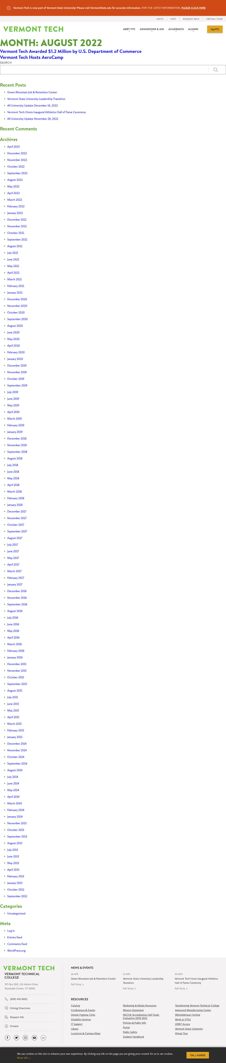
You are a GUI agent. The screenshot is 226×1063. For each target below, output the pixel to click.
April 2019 (13, 412)
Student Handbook (133, 1036)
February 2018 (15, 498)
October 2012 (15, 889)
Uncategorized (16, 913)
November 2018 (17, 445)
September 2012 (17, 896)
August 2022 (15, 180)
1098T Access (182, 1024)
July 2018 (12, 465)
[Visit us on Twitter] (16, 1037)
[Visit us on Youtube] (34, 1037)
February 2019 (15, 425)
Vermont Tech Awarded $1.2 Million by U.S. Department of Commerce (70, 51)
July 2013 (12, 850)
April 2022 (13, 193)
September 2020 (17, 319)
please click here (193, 7)
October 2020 (16, 312)
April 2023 (13, 146)
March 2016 (14, 644)
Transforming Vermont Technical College (197, 1005)
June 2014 (13, 783)
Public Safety (130, 1032)
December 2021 (16, 219)
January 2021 (15, 292)
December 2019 (16, 365)
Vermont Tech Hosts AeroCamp (31, 57)
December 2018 (17, 438)
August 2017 (14, 538)
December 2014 (17, 743)
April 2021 (13, 272)
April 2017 (13, 564)
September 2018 (17, 452)
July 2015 (12, 697)
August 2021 (14, 246)
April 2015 (13, 717)
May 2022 (13, 186)
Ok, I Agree (197, 1055)
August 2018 (15, 458)
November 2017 (16, 518)
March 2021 (14, 279)
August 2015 (14, 690)
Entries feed (14, 937)
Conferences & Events (83, 1010)
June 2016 (13, 624)
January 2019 (15, 432)
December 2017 (16, 511)
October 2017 (15, 525)
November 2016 (17, 597)
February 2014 (15, 810)
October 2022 (15, 166)
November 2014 (17, 750)
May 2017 (13, 558)
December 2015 (16, 664)
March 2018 (14, 491)
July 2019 (12, 392)
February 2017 (15, 578)
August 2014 (15, 770)
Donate (14, 1026)
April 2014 (13, 796)
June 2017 (13, 551)
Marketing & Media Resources (139, 1005)
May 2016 (13, 631)
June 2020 (13, 332)
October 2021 (15, 233)
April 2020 (13, 345)
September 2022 (17, 173)
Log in (11, 930)
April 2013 (13, 869)
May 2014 (13, 790)
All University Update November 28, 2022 (32, 119)
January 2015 (14, 737)
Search (6, 63)
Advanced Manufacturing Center (193, 1010)
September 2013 (17, 836)
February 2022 (15, 206)
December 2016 (17, 591)
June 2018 (13, 471)
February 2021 (15, 286)
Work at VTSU (183, 1019)
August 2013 (14, 843)
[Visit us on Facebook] (7, 1037)
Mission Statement (133, 1010)
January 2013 (15, 883)
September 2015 (17, 684)
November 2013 (17, 823)
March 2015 (14, 724)
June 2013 (13, 856)
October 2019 (15, 379)
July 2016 (12, 617)
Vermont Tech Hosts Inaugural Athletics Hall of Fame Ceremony (46, 112)
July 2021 (12, 253)
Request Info (16, 1017)
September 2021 (17, 239)
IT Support (76, 1024)
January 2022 (15, 213)
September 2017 (17, 531)
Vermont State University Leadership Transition (36, 99)
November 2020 (17, 306)
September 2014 (17, 763)
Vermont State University (189, 1028)
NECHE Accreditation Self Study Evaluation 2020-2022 (141, 1016)
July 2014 (12, 777)
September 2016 (17, 604)
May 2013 (13, 863)
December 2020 (17, 299)
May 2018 (13, 478)
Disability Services (81, 1019)
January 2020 (15, 359)
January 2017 (14, 584)
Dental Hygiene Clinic (83, 1014)
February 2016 (15, 651)
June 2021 (13, 259)
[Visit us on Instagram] (25, 1037)
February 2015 (15, 730)
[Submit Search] (217, 69)
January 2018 (15, 505)
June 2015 (13, 704)
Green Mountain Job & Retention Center (32, 92)
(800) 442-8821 (18, 999)
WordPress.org (16, 950)
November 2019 (17, 372)
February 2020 (16, 352)
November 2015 (16, 670)
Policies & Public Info (134, 1022)
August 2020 (15, 326)
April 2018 (13, 485)
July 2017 (12, 544)
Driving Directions (19, 1008)
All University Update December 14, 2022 (32, 105)
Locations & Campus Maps (85, 1033)
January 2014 (15, 816)
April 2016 (13, 637)
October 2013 (15, 830)
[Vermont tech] (33, 29)
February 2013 (15, 876)
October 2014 (15, 757)
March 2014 (14, 803)
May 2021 (13, 266)
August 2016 (15, 611)
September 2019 (17, 385)
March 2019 (14, 418)
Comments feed (17, 944)
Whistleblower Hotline (187, 1014)
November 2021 (17, 226)
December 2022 (17, 153)
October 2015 (15, 677)
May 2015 (13, 710)
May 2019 (13, 405)
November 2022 (17, 160)
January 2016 (15, 657)
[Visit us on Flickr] (43, 1037)
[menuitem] (129, 29)
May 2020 (13, 339)
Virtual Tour (181, 1033)
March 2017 (14, 571)
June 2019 (13, 398)
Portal (126, 1027)
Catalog (75, 1005)
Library (74, 1028)
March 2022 (14, 199)
